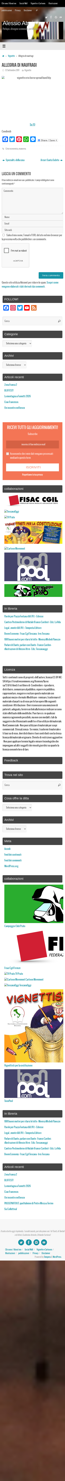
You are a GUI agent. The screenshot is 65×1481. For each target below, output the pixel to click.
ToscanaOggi (25, 985)
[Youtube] (60, 17)
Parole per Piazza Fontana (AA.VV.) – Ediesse (23, 616)
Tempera (47, 1257)
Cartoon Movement (34, 979)
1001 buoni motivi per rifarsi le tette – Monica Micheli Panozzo (32, 639)
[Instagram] (56, 17)
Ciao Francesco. (11, 402)
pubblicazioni (7, 10)
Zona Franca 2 (10, 384)
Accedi (7, 849)
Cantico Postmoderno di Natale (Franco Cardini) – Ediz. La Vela (32, 622)
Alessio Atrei (18, 23)
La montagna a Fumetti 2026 (17, 396)
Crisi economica (12, 149)
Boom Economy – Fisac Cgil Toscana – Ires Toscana (26, 633)
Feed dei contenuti (12, 854)
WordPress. (57, 1257)
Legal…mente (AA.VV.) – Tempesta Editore (22, 628)
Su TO (32, 124)
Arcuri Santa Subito (50, 160)
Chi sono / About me (9, 3)
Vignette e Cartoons (38, 3)
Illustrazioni (53, 3)
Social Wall (23, 3)
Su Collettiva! (10, 1209)
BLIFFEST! (9, 390)
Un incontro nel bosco (14, 407)
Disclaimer (28, 10)
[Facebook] (51, 17)
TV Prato (19, 973)
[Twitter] (46, 17)
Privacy (18, 10)
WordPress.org (11, 866)
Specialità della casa (14, 160)
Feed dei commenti (13, 860)
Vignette (11, 56)
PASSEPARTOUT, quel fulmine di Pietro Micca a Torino (28, 1203)
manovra (22, 149)
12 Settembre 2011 (12, 70)
